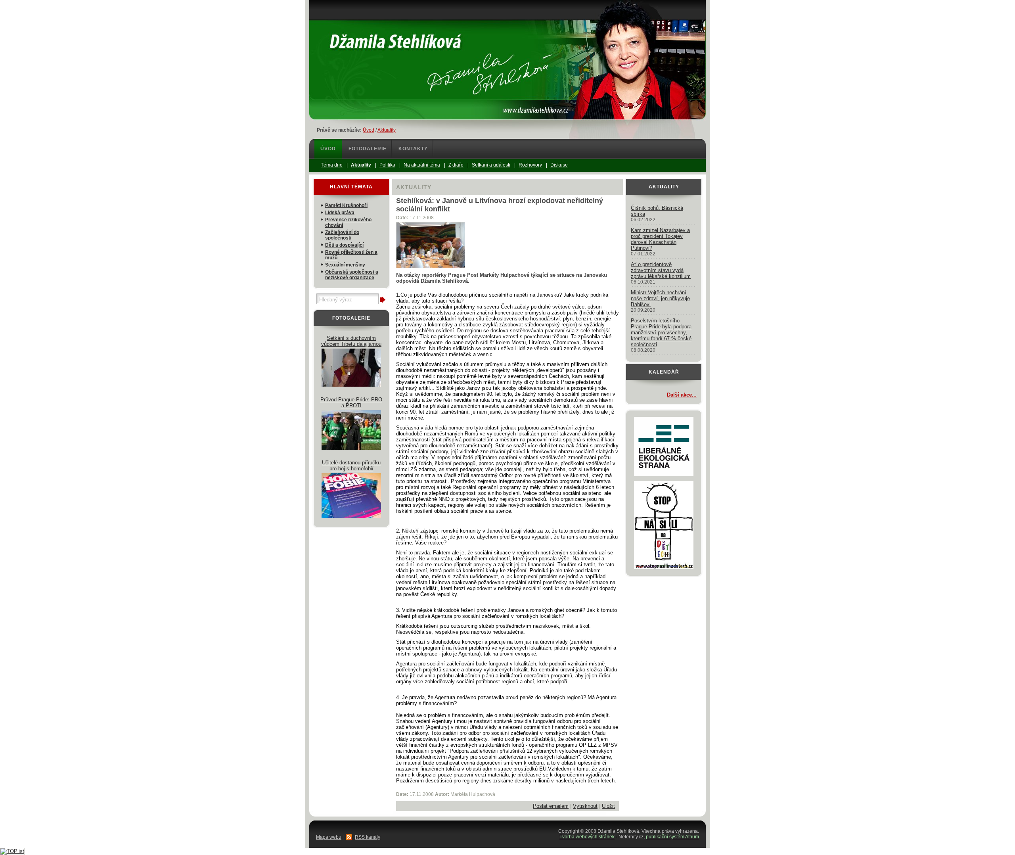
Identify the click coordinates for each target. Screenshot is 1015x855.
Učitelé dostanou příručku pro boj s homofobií (351, 466)
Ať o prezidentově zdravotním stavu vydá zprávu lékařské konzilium (661, 270)
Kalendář (664, 372)
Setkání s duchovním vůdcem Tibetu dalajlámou (351, 341)
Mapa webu (328, 837)
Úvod (368, 130)
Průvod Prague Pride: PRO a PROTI (351, 402)
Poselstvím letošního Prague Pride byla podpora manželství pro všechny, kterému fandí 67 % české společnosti (661, 332)
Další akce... (682, 395)
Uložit (608, 806)
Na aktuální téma (422, 165)
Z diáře (455, 165)
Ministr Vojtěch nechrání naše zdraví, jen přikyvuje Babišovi (660, 298)
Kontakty (413, 148)
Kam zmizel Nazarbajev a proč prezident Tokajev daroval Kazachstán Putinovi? (660, 239)
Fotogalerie (368, 148)
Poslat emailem (551, 806)
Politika (387, 165)
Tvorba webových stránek (587, 837)
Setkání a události (491, 165)
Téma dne (332, 165)
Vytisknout (585, 806)
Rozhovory (530, 165)
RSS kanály (367, 837)
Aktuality (386, 130)
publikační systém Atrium (672, 837)
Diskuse (559, 165)
